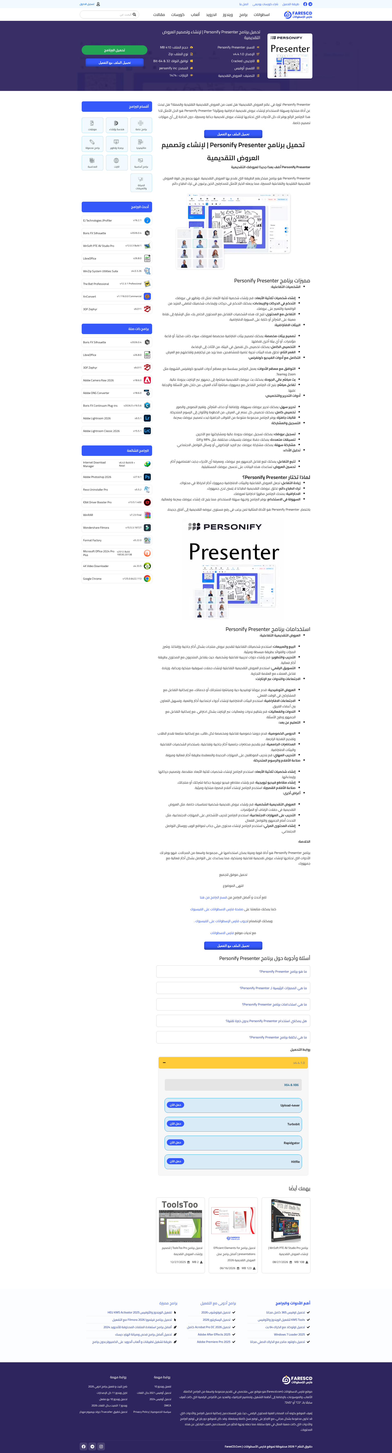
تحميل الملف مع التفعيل (115, 62)
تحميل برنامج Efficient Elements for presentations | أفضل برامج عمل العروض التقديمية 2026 (234, 1254)
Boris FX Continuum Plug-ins (100, 405)
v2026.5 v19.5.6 (132, 405)
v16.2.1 (137, 220)
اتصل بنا (243, 4)
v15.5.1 (137, 430)
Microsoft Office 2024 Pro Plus (98, 553)
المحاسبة (92, 166)
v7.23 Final (135, 514)
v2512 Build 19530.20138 (124, 553)
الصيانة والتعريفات (141, 186)
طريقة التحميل (290, 4)
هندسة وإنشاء (116, 129)
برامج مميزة (168, 1303)
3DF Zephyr (90, 309)
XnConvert (89, 296)
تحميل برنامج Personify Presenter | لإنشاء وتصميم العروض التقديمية (211, 34)
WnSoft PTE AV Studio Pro (98, 245)
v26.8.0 (137, 258)
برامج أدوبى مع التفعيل (218, 1303)
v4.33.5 (137, 566)
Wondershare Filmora (96, 527)
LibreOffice (89, 258)
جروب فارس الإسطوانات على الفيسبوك (221, 921)
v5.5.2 (138, 489)
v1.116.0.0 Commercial (129, 296)
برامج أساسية (141, 166)
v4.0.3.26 (136, 270)
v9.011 (137, 308)
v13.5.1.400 (134, 502)
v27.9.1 (137, 476)
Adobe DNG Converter (96, 393)
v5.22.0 (137, 540)
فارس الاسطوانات (222, 933)
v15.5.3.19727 (133, 527)
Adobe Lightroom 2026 (97, 418)
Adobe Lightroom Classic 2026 (101, 431)
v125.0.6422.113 (132, 578)
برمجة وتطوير (117, 147)
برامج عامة (141, 129)
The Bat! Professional (96, 283)
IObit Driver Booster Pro (97, 502)
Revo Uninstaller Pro (95, 489)
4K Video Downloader (96, 566)
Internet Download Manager (94, 464)
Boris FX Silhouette (94, 233)
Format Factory (92, 540)
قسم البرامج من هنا (213, 897)
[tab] (233, 1063)
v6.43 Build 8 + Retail (127, 464)
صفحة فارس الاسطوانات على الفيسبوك (216, 909)
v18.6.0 (137, 380)
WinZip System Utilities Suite (100, 271)
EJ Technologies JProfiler (97, 220)
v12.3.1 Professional (130, 283)
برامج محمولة (93, 147)
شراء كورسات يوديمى (265, 4)
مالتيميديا (141, 147)
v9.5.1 (138, 418)
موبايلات (92, 129)
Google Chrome (92, 578)
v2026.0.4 (135, 232)
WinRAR (88, 515)
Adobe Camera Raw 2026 (98, 380)
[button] (262, 14)
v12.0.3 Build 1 (133, 245)
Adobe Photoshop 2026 (97, 477)
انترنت (116, 166)
